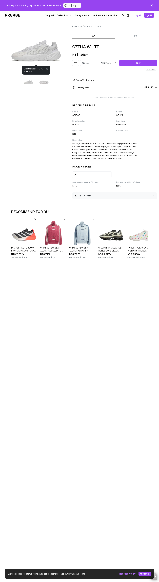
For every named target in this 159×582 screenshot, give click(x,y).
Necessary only (127, 573)
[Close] (46, 68)
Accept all (144, 573)
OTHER (97, 26)
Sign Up (149, 15)
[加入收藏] (75, 63)
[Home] (12, 15)
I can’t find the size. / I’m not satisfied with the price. (115, 98)
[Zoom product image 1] (36, 47)
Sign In (138, 15)
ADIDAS (88, 26)
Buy (94, 35)
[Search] (123, 15)
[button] (128, 15)
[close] (151, 5)
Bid (136, 35)
